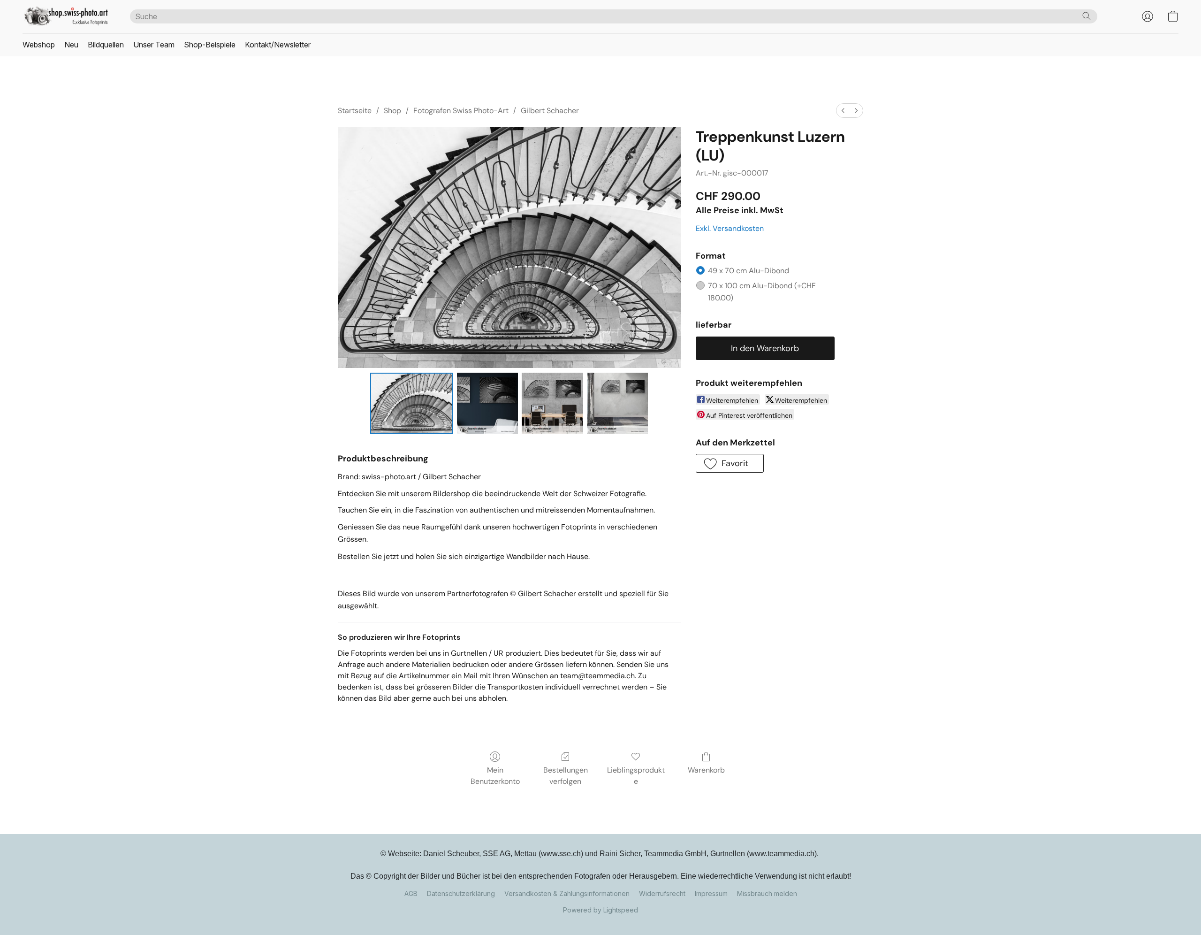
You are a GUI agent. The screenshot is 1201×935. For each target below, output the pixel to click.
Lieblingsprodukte (636, 775)
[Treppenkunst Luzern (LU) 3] (617, 403)
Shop (392, 110)
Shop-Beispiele (210, 44)
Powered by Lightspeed (600, 910)
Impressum (711, 893)
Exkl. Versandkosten (730, 228)
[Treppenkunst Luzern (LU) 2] (552, 403)
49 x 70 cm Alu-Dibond (748, 271)
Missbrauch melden (767, 893)
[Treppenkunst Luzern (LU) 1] (487, 403)
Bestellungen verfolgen (565, 775)
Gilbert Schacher (550, 110)
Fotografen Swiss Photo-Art (461, 110)
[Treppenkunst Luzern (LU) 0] (411, 403)
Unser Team (154, 44)
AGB (411, 893)
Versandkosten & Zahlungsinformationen (567, 893)
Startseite (355, 110)
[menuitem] (843, 110)
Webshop (39, 44)
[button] (67, 16)
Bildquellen (106, 44)
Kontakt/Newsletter (278, 44)
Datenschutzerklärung (461, 893)
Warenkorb (706, 770)
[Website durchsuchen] (1086, 16)
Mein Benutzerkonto (495, 775)
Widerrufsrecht (662, 893)
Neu (71, 44)
